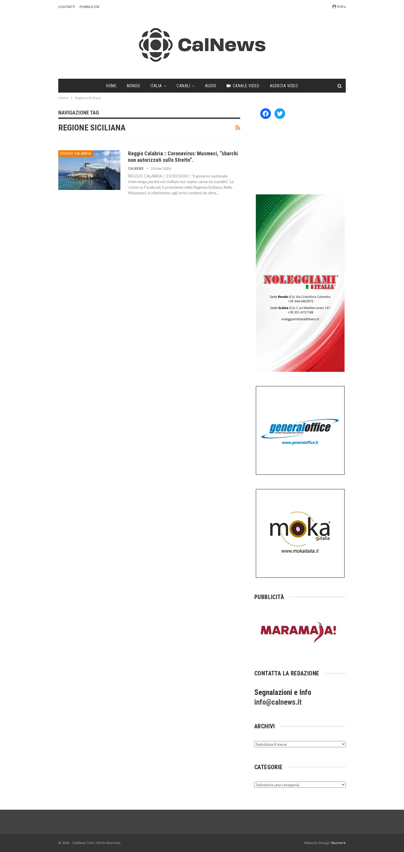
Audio (210, 85)
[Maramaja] (298, 632)
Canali (183, 85)
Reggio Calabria (75, 153)
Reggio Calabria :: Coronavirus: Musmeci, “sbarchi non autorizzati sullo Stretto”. (183, 156)
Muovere (338, 842)
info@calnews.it (278, 702)
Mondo (133, 85)
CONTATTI (66, 6)
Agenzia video (284, 85)
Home (111, 85)
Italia (156, 85)
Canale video (246, 85)
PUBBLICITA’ (90, 6)
